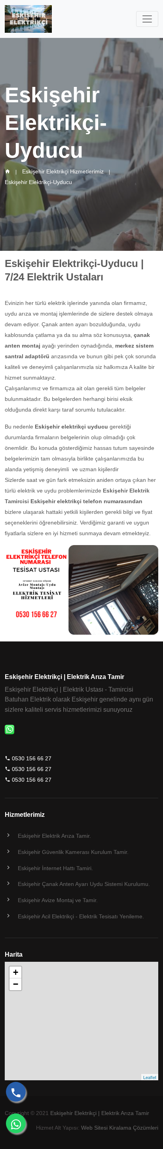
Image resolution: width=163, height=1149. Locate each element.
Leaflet (149, 1077)
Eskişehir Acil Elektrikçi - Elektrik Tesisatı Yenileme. (81, 916)
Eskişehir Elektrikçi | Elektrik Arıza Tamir (99, 1113)
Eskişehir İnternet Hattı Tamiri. (55, 868)
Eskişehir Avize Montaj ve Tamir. (58, 900)
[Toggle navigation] (147, 19)
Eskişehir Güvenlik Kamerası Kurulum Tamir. (73, 852)
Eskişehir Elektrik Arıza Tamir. (54, 836)
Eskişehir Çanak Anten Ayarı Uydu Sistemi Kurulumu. (84, 884)
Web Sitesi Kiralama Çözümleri (119, 1128)
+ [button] (15, 972)
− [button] (15, 984)
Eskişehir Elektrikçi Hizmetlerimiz (63, 171)
